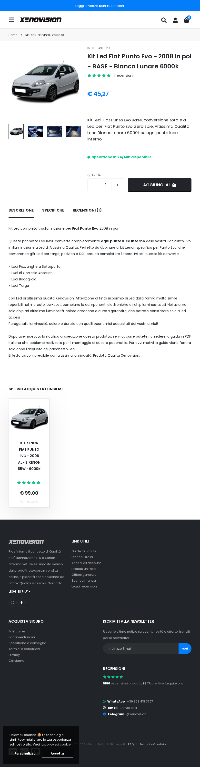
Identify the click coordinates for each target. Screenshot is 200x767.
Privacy (14, 655)
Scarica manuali (84, 580)
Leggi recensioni (84, 586)
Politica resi (17, 631)
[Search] (164, 20)
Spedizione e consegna (27, 643)
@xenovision (136, 714)
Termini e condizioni (24, 649)
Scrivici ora (128, 708)
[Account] (175, 20)
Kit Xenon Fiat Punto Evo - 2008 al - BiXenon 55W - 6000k (29, 455)
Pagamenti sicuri (22, 637)
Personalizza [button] (25, 754)
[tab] (21, 210)
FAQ (131, 744)
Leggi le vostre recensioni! (100, 6)
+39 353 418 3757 (140, 701)
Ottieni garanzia (84, 575)
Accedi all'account (86, 563)
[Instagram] (13, 602)
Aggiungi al (157, 185)
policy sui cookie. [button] (57, 744)
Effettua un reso (83, 569)
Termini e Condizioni (154, 744)
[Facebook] (22, 602)
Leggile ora (174, 683)
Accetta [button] (57, 754)
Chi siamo (16, 661)
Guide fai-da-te (84, 551)
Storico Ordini (82, 557)
